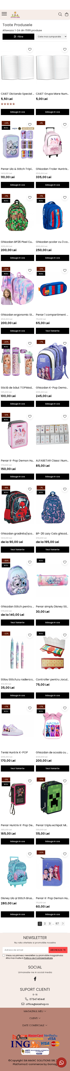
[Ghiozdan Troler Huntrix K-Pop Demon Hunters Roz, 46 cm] (52, 142)
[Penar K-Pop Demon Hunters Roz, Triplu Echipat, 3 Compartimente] (17, 434)
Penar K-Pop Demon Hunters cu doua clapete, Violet (52, 898)
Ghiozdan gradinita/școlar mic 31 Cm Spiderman (17, 534)
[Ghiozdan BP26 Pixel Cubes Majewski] (17, 215)
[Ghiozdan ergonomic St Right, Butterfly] (17, 288)
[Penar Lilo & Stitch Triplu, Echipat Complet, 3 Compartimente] (17, 142)
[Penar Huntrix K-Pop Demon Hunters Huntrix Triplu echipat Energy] (17, 799)
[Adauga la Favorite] (30, 49)
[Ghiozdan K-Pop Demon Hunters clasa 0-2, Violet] (52, 361)
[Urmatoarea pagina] (62, 924)
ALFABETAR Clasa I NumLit (52, 461)
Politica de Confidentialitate (38, 958)
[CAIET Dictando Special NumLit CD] (17, 67)
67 (57, 923)
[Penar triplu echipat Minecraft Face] (52, 799)
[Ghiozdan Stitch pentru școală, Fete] (17, 580)
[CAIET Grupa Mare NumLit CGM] (52, 67)
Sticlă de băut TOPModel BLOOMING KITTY (17, 388)
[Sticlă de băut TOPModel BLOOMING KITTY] (17, 361)
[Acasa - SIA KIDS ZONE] (22, 14)
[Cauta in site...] (60, 15)
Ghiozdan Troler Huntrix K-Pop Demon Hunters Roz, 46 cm (52, 169)
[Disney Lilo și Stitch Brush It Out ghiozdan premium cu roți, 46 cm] (17, 872)
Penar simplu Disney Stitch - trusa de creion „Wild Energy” (52, 606)
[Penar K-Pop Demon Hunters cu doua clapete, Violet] (52, 872)
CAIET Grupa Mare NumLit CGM (52, 94)
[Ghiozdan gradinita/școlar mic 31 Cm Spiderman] (17, 507)
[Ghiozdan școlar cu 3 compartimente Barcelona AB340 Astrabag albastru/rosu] (52, 215)
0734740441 (37, 999)
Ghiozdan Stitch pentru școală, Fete (17, 606)
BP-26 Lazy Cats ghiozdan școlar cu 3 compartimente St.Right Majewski (52, 534)
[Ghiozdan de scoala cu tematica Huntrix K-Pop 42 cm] (52, 726)
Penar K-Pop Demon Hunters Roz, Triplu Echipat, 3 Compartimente (17, 461)
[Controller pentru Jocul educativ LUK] (52, 653)
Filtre (19, 36)
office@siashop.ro (37, 1004)
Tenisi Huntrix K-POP (14, 752)
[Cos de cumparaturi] (66, 15)
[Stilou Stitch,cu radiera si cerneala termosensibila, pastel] (17, 653)
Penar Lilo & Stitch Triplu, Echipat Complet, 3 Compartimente (17, 169)
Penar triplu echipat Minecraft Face (52, 825)
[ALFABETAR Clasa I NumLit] (52, 434)
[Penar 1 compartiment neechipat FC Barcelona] (52, 288)
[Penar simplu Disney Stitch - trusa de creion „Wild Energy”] (52, 580)
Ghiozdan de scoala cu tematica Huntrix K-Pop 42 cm (52, 752)
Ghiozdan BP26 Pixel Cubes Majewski (17, 242)
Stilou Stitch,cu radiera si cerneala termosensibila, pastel (17, 679)
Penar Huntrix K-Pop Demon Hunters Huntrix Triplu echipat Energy (17, 825)
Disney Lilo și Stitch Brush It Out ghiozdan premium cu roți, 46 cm (17, 898)
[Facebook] (35, 979)
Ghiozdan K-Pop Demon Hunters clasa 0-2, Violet (52, 388)
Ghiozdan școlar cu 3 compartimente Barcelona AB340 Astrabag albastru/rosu (52, 242)
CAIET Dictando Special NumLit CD (17, 94)
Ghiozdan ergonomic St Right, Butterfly (17, 315)
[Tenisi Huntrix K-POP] (17, 726)
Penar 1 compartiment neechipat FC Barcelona (52, 315)
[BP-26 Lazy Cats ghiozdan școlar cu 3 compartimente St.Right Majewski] (52, 507)
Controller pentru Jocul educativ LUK (52, 679)
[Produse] (5, 14)
